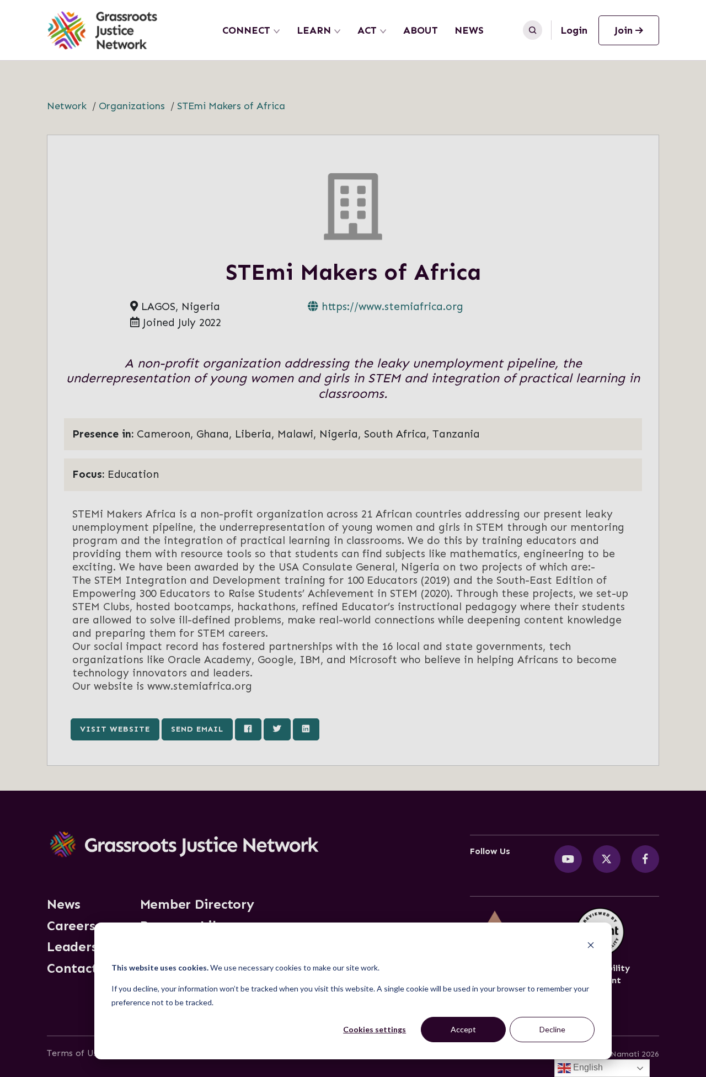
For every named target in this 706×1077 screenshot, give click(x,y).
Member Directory (197, 904)
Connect (246, 30)
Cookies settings (374, 1029)
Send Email (197, 729)
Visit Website (115, 729)
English (587, 1067)
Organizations (132, 106)
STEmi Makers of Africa (231, 106)
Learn (314, 30)
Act (367, 30)
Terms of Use (75, 1053)
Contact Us (81, 968)
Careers (71, 926)
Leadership (82, 947)
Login (573, 30)
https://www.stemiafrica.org (390, 306)
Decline (552, 1029)
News (469, 30)
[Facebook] (645, 859)
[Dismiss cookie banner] (591, 946)
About (420, 30)
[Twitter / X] (607, 859)
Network (67, 106)
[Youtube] (568, 859)
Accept (463, 1029)
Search (532, 30)
